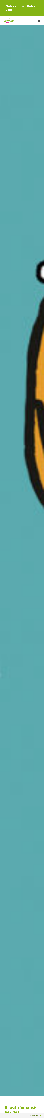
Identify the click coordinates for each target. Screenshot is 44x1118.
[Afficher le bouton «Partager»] (41, 1115)
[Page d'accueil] (9, 20)
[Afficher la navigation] (39, 20)
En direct (10, 1102)
